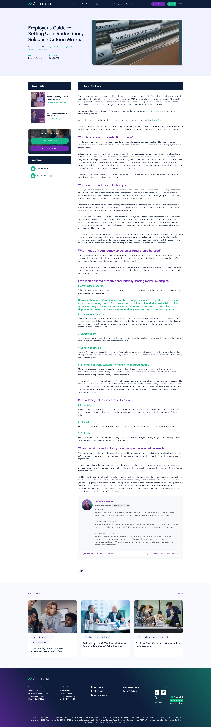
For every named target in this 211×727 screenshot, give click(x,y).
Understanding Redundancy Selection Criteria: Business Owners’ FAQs (48, 649)
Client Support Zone (131, 687)
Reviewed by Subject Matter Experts (163, 553)
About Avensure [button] (131, 4)
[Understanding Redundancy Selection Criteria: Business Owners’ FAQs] (52, 616)
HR (42, 47)
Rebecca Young (104, 501)
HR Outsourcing (97, 687)
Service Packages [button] (114, 4)
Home (30, 47)
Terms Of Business (130, 691)
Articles (37, 47)
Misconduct (150, 637)
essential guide (152, 111)
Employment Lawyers (99, 695)
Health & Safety (97, 691)
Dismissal (89, 637)
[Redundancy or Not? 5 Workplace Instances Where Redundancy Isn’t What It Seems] (105, 616)
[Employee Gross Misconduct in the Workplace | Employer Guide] (158, 616)
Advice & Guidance (40, 642)
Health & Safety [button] (85, 4)
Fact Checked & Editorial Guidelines (100, 553)
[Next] (179, 628)
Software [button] (99, 4)
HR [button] (73, 4)
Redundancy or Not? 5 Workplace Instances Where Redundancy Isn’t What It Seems (104, 644)
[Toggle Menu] (180, 4)
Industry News (45, 637)
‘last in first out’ (158, 120)
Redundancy (103, 637)
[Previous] (32, 628)
